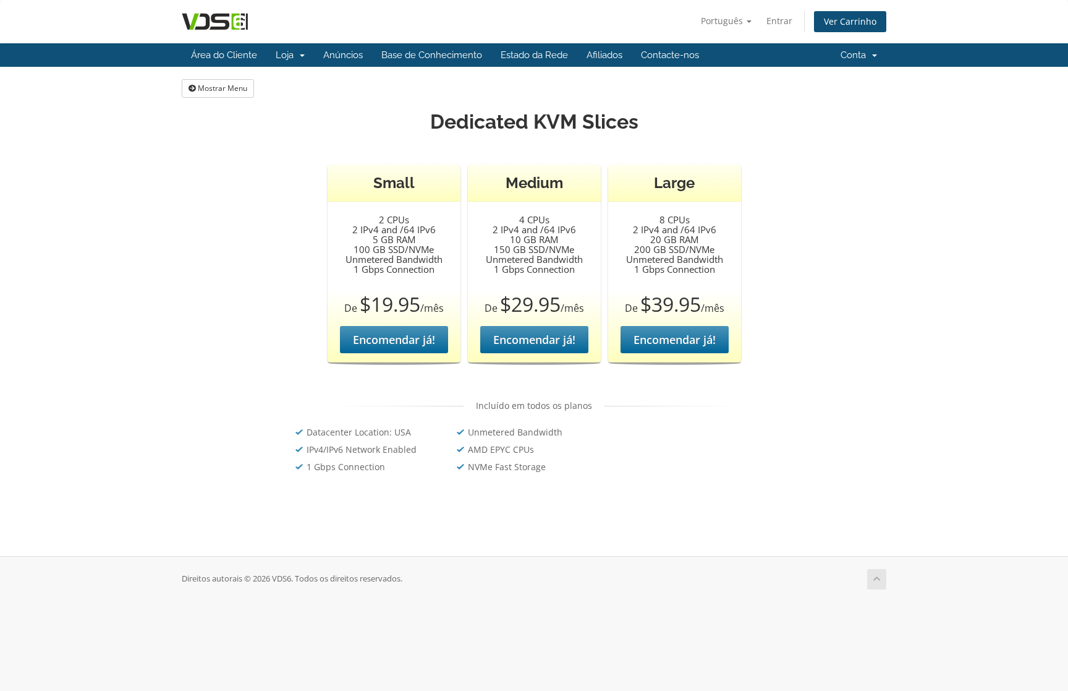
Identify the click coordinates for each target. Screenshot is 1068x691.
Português (723, 21)
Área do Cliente (224, 55)
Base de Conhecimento (431, 55)
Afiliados (604, 55)
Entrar (779, 21)
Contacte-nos (670, 55)
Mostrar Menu (221, 88)
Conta (856, 55)
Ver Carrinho (850, 21)
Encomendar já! (394, 339)
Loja (287, 55)
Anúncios (343, 55)
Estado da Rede (534, 55)
